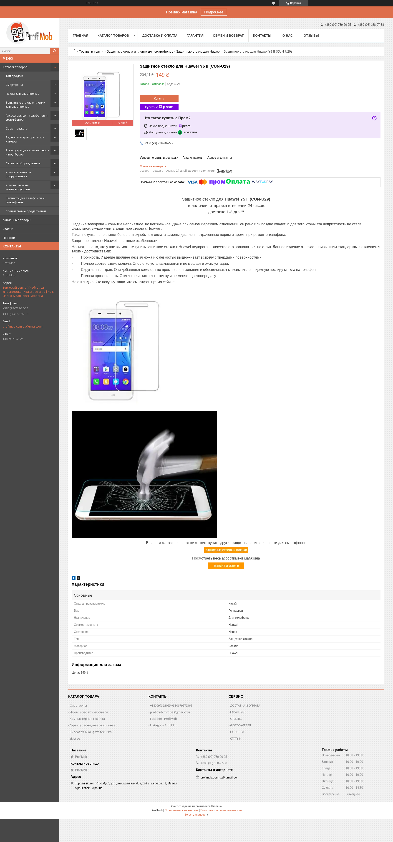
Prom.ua (216, 806)
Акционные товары (17, 220)
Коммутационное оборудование (18, 174)
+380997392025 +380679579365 (171, 705)
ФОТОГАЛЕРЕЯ (240, 725)
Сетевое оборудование (23, 163)
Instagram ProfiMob (163, 725)
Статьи (8, 229)
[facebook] (74, 578)
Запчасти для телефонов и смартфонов (25, 200)
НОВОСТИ (237, 732)
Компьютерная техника (87, 719)
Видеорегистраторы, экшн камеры (25, 139)
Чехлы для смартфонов (22, 94)
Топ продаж (14, 76)
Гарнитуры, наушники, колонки (92, 725)
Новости (9, 238)
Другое (75, 738)
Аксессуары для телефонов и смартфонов (27, 117)
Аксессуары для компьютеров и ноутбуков (27, 152)
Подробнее (213, 12)
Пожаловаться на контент (181, 810)
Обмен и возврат (228, 35)
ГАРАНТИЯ (237, 712)
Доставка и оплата (159, 35)
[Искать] (54, 51)
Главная (80, 35)
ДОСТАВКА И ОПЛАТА (245, 705)
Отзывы (311, 35)
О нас (287, 35)
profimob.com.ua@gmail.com (23, 326)
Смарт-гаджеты (17, 128)
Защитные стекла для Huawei (198, 51)
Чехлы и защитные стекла (89, 712)
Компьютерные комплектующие (18, 187)
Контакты (262, 35)
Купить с (151, 107)
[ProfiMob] (29, 32)
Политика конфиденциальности (221, 810)
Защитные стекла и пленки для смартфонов (25, 104)
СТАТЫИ (235, 738)
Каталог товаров (15, 67)
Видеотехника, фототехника (91, 732)
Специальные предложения (26, 211)
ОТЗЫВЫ (236, 719)
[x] (78, 578)
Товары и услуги (91, 51)
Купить (159, 98)
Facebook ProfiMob (163, 719)
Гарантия (195, 35)
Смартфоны (14, 85)
